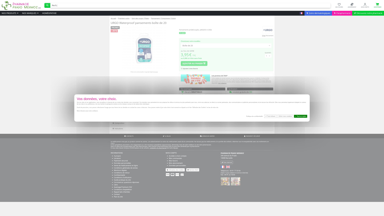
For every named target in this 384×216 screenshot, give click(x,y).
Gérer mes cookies (285, 116)
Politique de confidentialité (254, 116)
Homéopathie (49, 13)
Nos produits (9, 13)
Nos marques (29, 13)
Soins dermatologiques (319, 13)
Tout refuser (271, 116)
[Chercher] (47, 5)
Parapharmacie (343, 13)
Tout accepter (301, 116)
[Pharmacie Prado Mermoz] (21, 5)
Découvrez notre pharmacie (369, 13)
